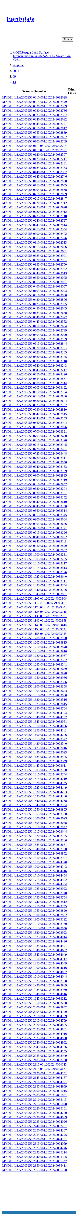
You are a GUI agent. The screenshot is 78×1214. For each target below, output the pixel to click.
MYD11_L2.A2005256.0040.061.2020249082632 (34, 119)
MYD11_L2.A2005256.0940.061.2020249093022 (34, 537)
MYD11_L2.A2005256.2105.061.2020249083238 (34, 1060)
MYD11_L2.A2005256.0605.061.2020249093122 (34, 387)
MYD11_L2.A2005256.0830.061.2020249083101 (34, 493)
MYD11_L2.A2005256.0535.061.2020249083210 (34, 361)
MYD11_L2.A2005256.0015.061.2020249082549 (34, 101)
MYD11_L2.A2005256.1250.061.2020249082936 (34, 677)
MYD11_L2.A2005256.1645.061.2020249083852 (34, 853)
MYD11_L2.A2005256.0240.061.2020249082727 (34, 220)
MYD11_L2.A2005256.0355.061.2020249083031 (34, 282)
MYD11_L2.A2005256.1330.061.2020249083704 (34, 708)
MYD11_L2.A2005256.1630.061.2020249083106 (34, 840)
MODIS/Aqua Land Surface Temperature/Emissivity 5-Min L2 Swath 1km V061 (42, 56)
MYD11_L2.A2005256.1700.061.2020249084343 (34, 866)
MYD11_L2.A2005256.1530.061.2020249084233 (34, 792)
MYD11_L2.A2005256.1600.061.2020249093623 (34, 818)
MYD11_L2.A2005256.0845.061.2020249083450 (34, 506)
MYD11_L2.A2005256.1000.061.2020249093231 (34, 554)
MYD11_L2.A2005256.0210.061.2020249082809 (34, 194)
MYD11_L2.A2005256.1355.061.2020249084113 (34, 730)
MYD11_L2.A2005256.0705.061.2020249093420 (34, 436)
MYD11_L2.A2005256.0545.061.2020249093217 (34, 370)
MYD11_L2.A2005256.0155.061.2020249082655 (34, 185)
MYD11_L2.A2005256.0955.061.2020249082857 (34, 550)
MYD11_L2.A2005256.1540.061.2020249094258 (34, 800)
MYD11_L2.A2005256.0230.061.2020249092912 (34, 211)
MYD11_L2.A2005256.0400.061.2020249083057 (34, 286)
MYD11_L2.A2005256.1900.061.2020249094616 (34, 967)
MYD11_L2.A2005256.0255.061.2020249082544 (34, 229)
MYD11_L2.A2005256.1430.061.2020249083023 (34, 752)
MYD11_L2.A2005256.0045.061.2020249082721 (34, 123)
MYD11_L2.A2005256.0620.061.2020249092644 (34, 400)
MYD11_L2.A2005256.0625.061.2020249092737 (34, 405)
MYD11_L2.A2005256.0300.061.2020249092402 (34, 233)
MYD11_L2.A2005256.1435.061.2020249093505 (34, 756)
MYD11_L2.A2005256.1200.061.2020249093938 (34, 638)
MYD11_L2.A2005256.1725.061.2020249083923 (34, 888)
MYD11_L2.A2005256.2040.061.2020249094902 (34, 1042)
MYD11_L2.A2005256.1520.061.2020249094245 (34, 783)
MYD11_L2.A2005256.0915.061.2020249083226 (34, 532)
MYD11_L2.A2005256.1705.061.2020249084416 (34, 871)
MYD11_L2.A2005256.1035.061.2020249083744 (34, 585)
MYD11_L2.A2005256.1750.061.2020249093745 (34, 906)
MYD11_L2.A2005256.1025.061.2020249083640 (34, 576)
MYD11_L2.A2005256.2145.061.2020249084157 (34, 1077)
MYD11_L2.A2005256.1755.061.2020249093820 (34, 910)
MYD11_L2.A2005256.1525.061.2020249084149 (34, 787)
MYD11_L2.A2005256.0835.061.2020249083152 (34, 497)
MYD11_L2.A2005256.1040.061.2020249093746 (34, 589)
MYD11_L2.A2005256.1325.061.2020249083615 (34, 704)
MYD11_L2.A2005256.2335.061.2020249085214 (34, 1152)
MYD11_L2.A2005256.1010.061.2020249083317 (34, 563)
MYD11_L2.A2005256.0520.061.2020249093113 (34, 348)
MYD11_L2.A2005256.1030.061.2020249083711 (34, 581)
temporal (18, 65)
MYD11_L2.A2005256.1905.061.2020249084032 (34, 972)
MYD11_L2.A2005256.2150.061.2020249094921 (34, 1082)
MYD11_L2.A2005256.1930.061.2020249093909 (34, 985)
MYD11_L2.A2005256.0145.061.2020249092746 (34, 176)
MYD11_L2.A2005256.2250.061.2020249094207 (34, 1130)
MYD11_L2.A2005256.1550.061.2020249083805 (34, 809)
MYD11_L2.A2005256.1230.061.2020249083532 (34, 660)
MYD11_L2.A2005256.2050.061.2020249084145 (34, 1051)
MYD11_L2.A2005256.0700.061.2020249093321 (34, 431)
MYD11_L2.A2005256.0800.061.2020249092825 (34, 475)
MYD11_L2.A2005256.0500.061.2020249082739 (34, 330)
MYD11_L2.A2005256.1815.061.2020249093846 (34, 928)
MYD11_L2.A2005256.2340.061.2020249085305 (34, 1156)
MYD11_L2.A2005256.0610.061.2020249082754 (34, 392)
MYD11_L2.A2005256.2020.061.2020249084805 (34, 1025)
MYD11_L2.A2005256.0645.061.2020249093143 (34, 418)
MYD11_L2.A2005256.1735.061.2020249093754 (34, 897)
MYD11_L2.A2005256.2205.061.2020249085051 (34, 1095)
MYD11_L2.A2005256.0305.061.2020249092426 (34, 238)
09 (14, 76)
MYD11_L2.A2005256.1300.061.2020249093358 (34, 686)
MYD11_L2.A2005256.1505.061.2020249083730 (34, 770)
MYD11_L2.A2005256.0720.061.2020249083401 (34, 449)
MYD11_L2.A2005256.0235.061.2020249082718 (34, 216)
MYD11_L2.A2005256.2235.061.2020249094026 (34, 1121)
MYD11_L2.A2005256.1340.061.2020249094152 (34, 717)
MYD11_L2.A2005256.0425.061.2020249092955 (34, 304)
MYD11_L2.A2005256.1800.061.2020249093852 (34, 915)
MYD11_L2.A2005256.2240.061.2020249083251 (34, 1126)
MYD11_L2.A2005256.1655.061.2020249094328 (34, 862)
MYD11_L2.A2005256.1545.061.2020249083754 (34, 805)
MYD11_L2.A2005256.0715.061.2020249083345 (34, 444)
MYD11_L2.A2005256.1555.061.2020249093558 (34, 814)
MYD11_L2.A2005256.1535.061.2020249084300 (34, 796)
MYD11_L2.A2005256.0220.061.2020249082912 (34, 203)
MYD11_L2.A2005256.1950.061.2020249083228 (34, 1003)
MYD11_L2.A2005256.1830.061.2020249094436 (34, 941)
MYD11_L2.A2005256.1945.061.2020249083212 (34, 998)
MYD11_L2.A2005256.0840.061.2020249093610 (34, 502)
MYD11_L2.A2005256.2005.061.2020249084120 (34, 1011)
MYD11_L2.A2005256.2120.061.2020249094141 (34, 1073)
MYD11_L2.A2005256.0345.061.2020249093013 (34, 273)
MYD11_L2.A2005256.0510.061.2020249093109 (34, 339)
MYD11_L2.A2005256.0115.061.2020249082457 (34, 150)
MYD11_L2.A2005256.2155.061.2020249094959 (34, 1086)
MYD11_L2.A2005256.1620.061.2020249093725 (34, 836)
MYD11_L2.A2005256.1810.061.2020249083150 (34, 923)
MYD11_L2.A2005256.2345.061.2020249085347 (34, 1161)
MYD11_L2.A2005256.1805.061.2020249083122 (34, 919)
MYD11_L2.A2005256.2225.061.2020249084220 (34, 1112)
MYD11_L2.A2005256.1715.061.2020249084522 (34, 880)
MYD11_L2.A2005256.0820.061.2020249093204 (34, 488)
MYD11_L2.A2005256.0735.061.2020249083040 (34, 462)
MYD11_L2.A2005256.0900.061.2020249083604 (34, 519)
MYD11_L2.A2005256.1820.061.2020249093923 (34, 932)
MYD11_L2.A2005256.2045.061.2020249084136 (34, 1047)
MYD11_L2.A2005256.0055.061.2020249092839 (34, 132)
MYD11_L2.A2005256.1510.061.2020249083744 (34, 774)
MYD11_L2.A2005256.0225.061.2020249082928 (34, 207)
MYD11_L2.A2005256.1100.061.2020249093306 (34, 598)
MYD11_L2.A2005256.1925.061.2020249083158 (34, 981)
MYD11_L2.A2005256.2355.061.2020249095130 (34, 1170)
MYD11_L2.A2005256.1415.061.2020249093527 (34, 739)
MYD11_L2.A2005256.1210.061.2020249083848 (34, 647)
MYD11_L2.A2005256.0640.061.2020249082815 (34, 414)
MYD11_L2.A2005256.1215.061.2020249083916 (34, 651)
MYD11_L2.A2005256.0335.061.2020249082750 (34, 264)
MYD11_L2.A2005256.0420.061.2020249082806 (34, 299)
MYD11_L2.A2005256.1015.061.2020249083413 (34, 567)
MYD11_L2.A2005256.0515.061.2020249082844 (34, 343)
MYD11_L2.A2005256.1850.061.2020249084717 (34, 959)
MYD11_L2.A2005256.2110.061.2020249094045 (34, 1064)
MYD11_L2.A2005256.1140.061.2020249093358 (34, 620)
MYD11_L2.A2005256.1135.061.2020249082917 (34, 616)
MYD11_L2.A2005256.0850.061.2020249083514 (34, 510)
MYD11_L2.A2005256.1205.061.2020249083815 (34, 642)
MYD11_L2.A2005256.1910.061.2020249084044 (34, 976)
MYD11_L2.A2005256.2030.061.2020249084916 (34, 1033)
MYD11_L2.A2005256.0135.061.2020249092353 (34, 167)
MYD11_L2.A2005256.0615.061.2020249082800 (34, 396)
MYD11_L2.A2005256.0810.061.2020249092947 (34, 484)
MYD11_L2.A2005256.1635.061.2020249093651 (34, 844)
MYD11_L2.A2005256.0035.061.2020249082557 (34, 115)
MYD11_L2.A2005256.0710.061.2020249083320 (34, 440)
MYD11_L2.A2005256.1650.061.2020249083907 (34, 858)
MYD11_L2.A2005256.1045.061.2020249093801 (34, 594)
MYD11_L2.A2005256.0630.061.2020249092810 (34, 409)
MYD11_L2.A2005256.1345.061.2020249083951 (34, 721)
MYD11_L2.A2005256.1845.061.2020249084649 (34, 954)
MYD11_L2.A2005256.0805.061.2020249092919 (34, 480)
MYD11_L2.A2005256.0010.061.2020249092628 (34, 97)
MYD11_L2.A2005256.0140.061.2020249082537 (34, 172)
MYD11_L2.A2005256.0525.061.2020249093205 (34, 352)
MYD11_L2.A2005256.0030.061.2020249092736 (34, 110)
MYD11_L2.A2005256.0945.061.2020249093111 (34, 541)
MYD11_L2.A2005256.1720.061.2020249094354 (34, 884)
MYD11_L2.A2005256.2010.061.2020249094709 (34, 1016)
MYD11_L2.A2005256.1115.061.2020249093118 (34, 603)
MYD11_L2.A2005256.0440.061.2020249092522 (34, 317)
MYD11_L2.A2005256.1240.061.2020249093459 (34, 669)
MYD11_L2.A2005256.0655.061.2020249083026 (34, 427)
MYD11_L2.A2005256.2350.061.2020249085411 (34, 1165)
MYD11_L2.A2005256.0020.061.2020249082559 (34, 106)
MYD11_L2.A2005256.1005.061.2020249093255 (34, 559)
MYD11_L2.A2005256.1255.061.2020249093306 (34, 682)
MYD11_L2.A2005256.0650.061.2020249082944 (34, 422)
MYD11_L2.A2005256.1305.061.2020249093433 (34, 691)
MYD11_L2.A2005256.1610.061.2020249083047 (34, 827)
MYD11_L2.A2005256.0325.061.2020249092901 (34, 255)
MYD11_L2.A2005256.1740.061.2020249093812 (34, 902)
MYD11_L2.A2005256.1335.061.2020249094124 (34, 712)
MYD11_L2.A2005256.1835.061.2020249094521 (34, 945)
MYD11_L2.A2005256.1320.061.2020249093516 (34, 699)
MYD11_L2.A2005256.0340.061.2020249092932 (34, 269)
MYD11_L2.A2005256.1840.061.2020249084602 (34, 950)
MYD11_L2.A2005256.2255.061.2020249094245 (34, 1134)
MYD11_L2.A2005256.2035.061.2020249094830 (34, 1038)
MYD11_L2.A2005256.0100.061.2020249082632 (34, 137)
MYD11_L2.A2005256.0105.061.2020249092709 (34, 141)
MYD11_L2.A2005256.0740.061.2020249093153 (34, 466)
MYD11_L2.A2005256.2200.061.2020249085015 (34, 1091)
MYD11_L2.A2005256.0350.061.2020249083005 (34, 277)
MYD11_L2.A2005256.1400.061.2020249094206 (34, 734)
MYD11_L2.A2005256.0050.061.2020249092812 (34, 128)
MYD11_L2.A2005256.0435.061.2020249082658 (34, 312)
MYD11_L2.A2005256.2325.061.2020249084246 (34, 1148)
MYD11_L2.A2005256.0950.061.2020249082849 (34, 545)
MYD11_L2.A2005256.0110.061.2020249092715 (34, 145)
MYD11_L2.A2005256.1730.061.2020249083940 (34, 893)
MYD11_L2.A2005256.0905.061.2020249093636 (34, 523)
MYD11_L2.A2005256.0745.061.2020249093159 (34, 471)
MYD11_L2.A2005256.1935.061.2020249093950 (34, 989)
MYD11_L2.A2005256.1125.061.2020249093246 (34, 611)
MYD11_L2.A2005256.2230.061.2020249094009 (34, 1117)
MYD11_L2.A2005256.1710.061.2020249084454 (34, 875)
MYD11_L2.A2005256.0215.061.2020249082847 (34, 198)
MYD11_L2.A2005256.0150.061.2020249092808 (34, 181)
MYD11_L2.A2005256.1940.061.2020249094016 (34, 994)
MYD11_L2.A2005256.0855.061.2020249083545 (34, 515)
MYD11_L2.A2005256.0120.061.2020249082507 (34, 154)
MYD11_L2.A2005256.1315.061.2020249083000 (34, 695)
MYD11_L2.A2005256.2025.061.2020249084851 (34, 1029)
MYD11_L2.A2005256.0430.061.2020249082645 (34, 308)
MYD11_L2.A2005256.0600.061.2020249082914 (34, 383)
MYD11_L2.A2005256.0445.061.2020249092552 (34, 321)
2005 (16, 71)
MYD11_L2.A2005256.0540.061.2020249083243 (34, 365)
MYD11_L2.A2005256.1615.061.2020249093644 (34, 831)
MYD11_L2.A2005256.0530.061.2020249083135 (34, 356)
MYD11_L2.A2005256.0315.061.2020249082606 (34, 247)
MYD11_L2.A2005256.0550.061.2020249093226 (34, 374)
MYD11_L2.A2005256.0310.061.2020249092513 (34, 242)
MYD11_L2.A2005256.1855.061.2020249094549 (34, 963)
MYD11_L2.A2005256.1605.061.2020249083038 (34, 822)
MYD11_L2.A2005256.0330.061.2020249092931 (34, 260)
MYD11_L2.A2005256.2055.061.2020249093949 (34, 1055)
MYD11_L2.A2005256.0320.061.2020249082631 (34, 251)
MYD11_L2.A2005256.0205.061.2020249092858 (34, 189)
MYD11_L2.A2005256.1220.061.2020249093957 (34, 655)
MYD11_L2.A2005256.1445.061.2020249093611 (34, 765)
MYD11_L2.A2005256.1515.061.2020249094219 (34, 778)
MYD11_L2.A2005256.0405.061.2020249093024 (34, 291)
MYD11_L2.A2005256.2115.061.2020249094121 (34, 1069)
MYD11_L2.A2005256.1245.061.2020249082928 (34, 673)
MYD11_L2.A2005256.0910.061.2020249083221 (34, 528)
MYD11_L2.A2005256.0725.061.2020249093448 (34, 453)
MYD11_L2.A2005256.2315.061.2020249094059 (34, 1143)
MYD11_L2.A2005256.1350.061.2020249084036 (34, 726)
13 (14, 82)
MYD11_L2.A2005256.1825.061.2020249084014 (34, 937)
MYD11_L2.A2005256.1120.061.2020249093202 (34, 607)
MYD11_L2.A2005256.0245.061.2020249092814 (34, 225)
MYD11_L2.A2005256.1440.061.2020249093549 (34, 761)
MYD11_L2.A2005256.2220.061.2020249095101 (34, 1108)
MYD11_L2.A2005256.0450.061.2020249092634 (34, 326)
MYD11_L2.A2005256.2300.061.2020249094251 (34, 1139)
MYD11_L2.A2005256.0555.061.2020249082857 (34, 378)
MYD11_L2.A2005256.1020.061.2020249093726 (34, 572)
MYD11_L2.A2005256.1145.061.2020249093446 (34, 625)
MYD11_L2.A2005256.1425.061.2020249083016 (34, 748)
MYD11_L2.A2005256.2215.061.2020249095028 (34, 1104)
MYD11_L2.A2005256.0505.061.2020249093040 (34, 334)
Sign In (68, 39)
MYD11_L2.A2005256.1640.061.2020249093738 (34, 849)
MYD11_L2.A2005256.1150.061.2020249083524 (34, 629)
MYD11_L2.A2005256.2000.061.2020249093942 (34, 1007)
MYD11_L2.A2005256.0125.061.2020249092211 (34, 159)
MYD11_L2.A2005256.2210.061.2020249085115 (34, 1099)
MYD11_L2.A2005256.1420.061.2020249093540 (34, 743)
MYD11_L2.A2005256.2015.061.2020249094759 (34, 1020)
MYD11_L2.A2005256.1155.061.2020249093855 (34, 633)
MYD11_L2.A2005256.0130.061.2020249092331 (34, 163)
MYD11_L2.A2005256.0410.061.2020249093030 (34, 295)
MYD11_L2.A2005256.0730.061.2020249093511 (34, 458)
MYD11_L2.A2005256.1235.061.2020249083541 (34, 664)
